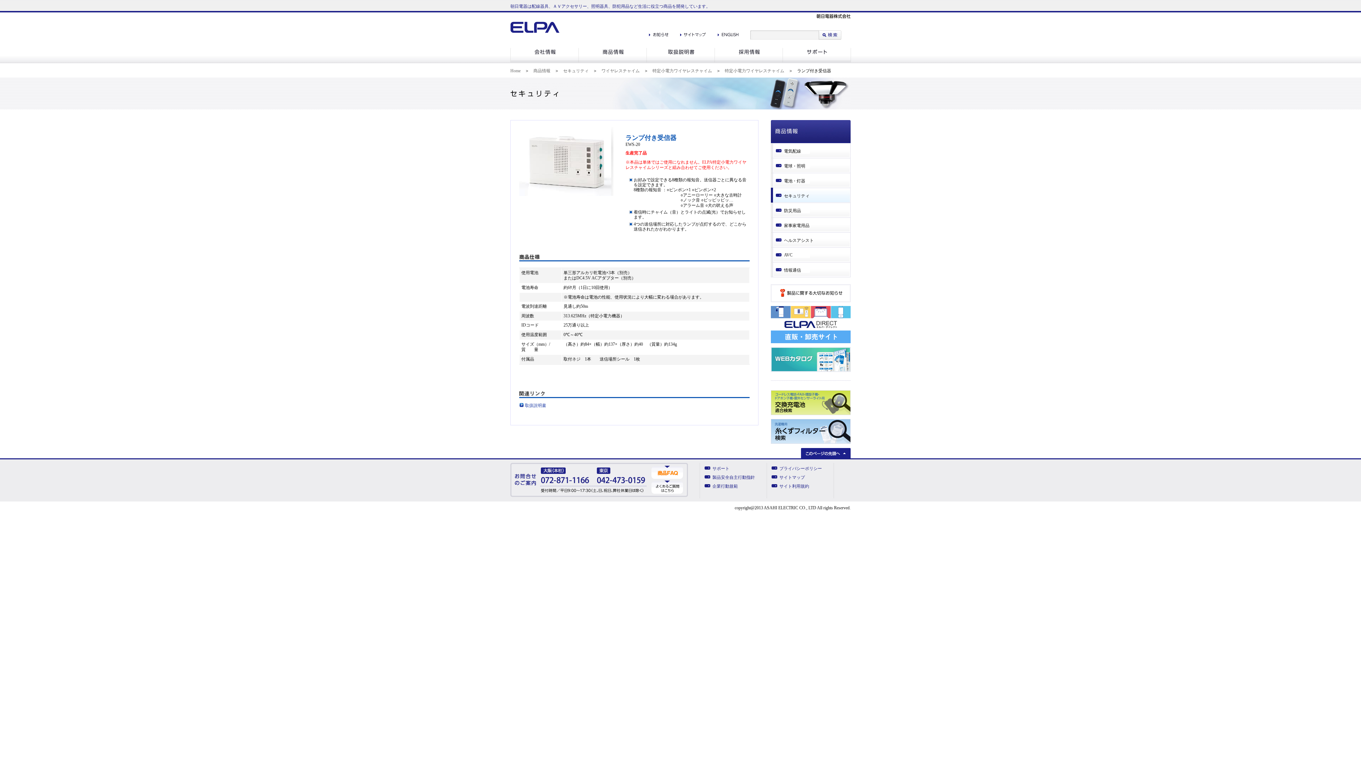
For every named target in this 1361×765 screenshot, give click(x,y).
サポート (720, 468)
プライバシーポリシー (800, 468)
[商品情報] (612, 61)
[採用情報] (749, 61)
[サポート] (817, 61)
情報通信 (792, 270)
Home (515, 70)
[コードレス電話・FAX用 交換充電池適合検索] (811, 413)
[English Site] (728, 32)
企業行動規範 (725, 486)
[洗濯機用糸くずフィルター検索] (811, 442)
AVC (788, 255)
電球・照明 (794, 166)
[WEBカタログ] (811, 370)
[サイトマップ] (693, 32)
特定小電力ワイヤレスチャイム (682, 70)
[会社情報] (544, 61)
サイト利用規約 (794, 486)
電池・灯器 (794, 180)
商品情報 (541, 70)
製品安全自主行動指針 (733, 477)
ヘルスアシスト (799, 240)
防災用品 (792, 210)
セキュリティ (576, 70)
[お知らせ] (658, 32)
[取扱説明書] (680, 61)
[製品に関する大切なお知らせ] (811, 300)
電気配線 (792, 151)
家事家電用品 (797, 225)
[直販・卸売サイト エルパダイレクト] (811, 341)
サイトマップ (792, 477)
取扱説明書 (535, 405)
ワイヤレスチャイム (620, 70)
